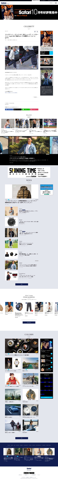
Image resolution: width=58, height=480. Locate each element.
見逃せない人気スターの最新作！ (10, 432)
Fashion (12, 162)
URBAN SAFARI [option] (48, 445)
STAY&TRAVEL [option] (26, 445)
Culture (46, 133)
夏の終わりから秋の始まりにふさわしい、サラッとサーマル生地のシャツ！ (39, 458)
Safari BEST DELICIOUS (51, 0)
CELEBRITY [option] (43, 445)
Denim (14, 162)
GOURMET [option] (21, 445)
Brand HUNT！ (25, 432)
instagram (34, 109)
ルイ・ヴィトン (10, 462)
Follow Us (47, 397)
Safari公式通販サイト (43, 0)
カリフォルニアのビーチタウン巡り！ (28, 386)
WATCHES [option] (17, 445)
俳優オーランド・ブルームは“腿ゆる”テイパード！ (35, 131)
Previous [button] (8, 147)
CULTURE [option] (30, 445)
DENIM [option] (12, 445)
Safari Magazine (6, 463)
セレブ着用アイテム (6, 462)
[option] (29, 150)
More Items (29, 322)
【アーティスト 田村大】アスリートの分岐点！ (12, 386)
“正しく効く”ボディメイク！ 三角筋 (26, 276)
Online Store (24, 213)
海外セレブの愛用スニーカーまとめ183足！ (11, 92)
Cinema (15, 462)
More (22, 284)
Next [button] (49, 147)
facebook (9, 109)
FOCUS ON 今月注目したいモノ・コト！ (29, 417)
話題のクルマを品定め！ (8, 417)
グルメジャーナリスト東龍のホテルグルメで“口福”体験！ (17, 355)
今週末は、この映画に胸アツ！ (10, 401)
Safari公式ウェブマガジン (36, 0)
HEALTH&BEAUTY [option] (38, 445)
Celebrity (4, 133)
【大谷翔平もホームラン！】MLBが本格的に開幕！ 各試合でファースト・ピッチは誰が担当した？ (50, 131)
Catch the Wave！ (25, 401)
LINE (26, 109)
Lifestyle (19, 460)
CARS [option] (14, 445)
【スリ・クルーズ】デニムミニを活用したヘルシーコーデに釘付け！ (7, 131)
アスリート (32, 460)
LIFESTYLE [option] (33, 445)
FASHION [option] (8, 445)
